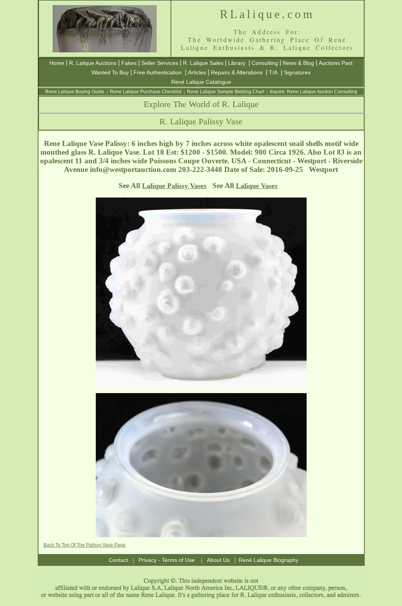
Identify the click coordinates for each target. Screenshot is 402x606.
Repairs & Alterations (237, 72)
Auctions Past (336, 63)
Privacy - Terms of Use (167, 560)
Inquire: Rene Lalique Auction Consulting (313, 91)
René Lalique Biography (268, 560)
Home (56, 63)
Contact (118, 560)
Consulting (265, 63)
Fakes (129, 63)
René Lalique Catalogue (201, 82)
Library (236, 63)
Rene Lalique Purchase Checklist (145, 91)
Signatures (297, 72)
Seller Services (159, 63)
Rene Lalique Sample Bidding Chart (225, 91)
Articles (197, 72)
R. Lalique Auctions (93, 63)
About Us (218, 560)
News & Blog (298, 63)
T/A (273, 72)
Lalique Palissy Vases (174, 186)
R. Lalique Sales (203, 63)
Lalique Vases (257, 186)
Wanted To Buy (110, 72)
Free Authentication (157, 72)
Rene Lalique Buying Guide (74, 91)
